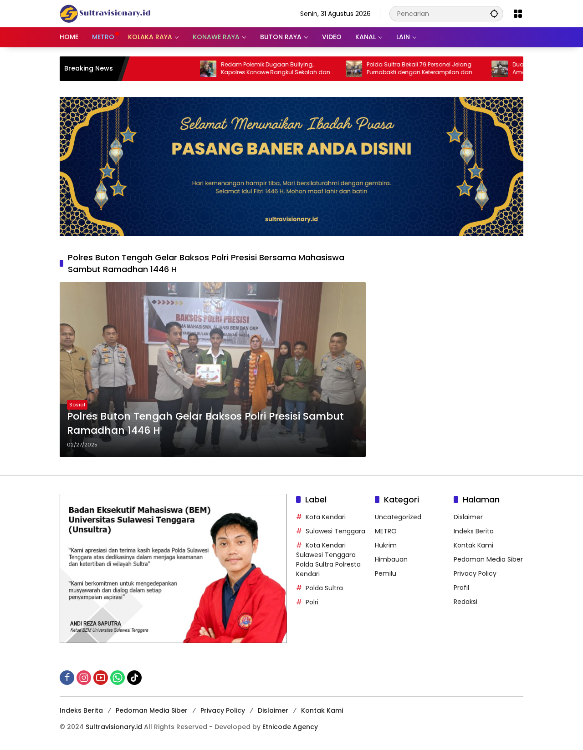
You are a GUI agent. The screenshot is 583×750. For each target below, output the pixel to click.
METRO (386, 531)
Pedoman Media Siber (488, 559)
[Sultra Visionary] (105, 13)
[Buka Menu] (517, 13)
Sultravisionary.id (114, 726)
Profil (461, 587)
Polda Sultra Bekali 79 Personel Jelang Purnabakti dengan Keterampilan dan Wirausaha (391, 68)
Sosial (77, 404)
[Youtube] (100, 677)
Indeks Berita (474, 531)
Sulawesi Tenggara (335, 531)
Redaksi (465, 601)
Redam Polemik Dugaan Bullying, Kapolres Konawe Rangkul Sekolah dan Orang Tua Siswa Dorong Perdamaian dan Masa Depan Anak (247, 68)
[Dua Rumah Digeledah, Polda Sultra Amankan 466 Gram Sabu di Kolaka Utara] (471, 69)
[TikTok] (134, 677)
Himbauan (391, 559)
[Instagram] (84, 677)
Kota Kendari (326, 517)
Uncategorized (398, 517)
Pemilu (385, 573)
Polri (312, 602)
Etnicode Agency (290, 726)
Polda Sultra (324, 588)
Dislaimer (468, 517)
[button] (494, 13)
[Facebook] (67, 677)
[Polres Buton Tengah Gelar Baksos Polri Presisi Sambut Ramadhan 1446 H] (213, 369)
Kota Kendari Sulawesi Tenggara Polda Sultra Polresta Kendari (328, 559)
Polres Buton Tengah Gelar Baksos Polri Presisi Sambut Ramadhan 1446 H (205, 423)
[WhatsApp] (117, 677)
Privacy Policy (475, 573)
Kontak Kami (473, 545)
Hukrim (386, 545)
